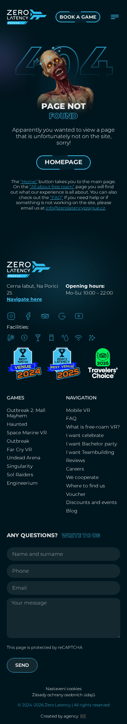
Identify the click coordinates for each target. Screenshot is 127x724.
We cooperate (82, 477)
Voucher (76, 494)
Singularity (20, 466)
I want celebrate (85, 435)
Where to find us (85, 486)
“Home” (29, 181)
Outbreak (18, 441)
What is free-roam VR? (93, 427)
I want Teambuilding (90, 452)
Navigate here (24, 299)
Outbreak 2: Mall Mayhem (26, 413)
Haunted (17, 424)
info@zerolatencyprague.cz (75, 208)
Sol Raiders (21, 474)
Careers (75, 469)
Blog (72, 511)
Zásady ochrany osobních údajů (63, 694)
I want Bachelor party (92, 444)
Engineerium (22, 483)
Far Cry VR (19, 449)
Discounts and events (91, 502)
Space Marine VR (27, 433)
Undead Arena (23, 458)
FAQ (71, 418)
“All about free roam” (52, 186)
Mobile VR (78, 410)
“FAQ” (56, 197)
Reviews (75, 460)
